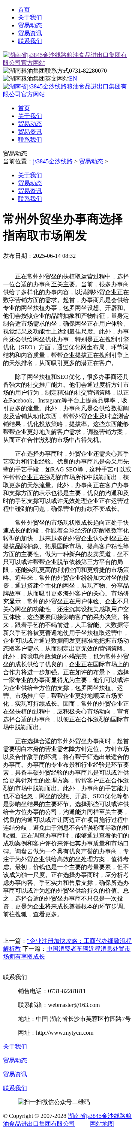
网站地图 (102, 1124)
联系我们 (30, 41)
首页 (24, 9)
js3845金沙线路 (53, 161)
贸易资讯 (30, 33)
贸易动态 (30, 25)
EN (73, 78)
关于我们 (30, 17)
